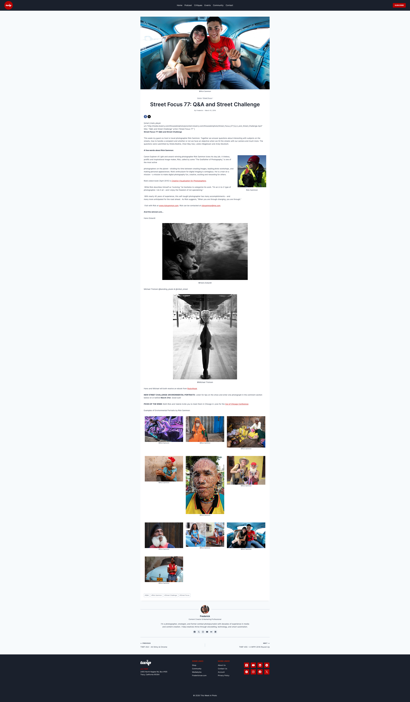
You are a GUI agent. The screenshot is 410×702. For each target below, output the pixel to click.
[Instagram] (253, 671)
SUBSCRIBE (399, 5)
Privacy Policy (223, 675)
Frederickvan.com (199, 675)
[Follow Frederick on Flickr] (211, 632)
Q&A (147, 595)
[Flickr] (266, 665)
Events (207, 5)
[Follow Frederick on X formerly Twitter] (199, 632)
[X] (149, 116)
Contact (229, 5)
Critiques (198, 5)
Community (218, 5)
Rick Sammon (156, 595)
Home (179, 5)
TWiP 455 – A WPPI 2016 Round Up (254, 645)
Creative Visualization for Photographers (188, 181)
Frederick (200, 110)
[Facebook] (145, 116)
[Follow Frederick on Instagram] (203, 632)
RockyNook (192, 388)
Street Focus (184, 595)
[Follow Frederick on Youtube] (207, 632)
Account (221, 672)
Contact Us (222, 669)
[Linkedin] (260, 665)
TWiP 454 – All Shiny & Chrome (153, 645)
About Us (222, 665)
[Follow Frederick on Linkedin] (215, 632)
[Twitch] (246, 671)
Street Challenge (170, 595)
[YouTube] (253, 665)
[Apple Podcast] (246, 665)
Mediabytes (196, 672)
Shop (194, 665)
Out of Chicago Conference (236, 404)
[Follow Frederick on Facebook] (194, 632)
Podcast (188, 5)
